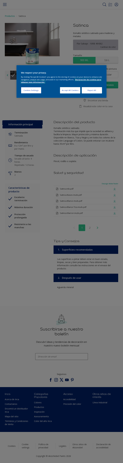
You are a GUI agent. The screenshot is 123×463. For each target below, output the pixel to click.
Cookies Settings (31, 90)
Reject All (92, 90)
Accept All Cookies (70, 90)
